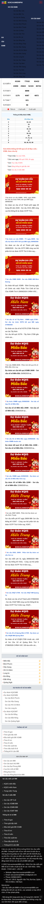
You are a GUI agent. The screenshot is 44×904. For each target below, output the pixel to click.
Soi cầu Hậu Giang (20, 47)
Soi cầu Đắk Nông (11, 718)
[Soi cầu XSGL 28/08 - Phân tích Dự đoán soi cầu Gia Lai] (22, 549)
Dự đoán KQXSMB (11, 692)
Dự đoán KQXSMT (11, 711)
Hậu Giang (7, 667)
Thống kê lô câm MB (11, 751)
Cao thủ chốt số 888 (11, 769)
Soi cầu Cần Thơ (19, 34)
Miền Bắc (6, 661)
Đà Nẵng (6, 676)
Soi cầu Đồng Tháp (20, 43)
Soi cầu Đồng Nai (19, 40)
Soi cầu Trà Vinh (19, 70)
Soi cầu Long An (19, 57)
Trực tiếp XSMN (17, 163)
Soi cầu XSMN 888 (11, 807)
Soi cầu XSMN (12, 7)
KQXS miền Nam (10, 787)
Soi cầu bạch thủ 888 (11, 763)
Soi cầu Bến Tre (19, 14)
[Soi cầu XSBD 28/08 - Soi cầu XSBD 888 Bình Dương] (22, 275)
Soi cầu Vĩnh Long (19, 73)
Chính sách (11, 869)
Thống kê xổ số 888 (9, 815)
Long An (6, 673)
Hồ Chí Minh (8, 670)
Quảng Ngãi (7, 682)
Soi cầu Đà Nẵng (11, 714)
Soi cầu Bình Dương (20, 20)
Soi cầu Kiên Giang (20, 53)
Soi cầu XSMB (3, 42)
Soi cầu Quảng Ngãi (12, 721)
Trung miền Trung (10, 791)
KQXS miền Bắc (10, 784)
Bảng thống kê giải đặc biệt (21, 166)
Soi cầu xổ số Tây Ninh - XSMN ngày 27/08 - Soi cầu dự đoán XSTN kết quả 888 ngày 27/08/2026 (22, 322)
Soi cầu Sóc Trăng (19, 60)
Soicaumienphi (15, 2)
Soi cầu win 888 (10, 761)
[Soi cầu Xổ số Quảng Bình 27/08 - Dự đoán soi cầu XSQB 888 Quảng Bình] (22, 629)
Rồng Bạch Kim (9, 772)
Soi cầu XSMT (36, 19)
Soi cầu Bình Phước (20, 24)
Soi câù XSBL (20, 156)
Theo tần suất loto (10, 746)
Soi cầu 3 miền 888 (18, 170)
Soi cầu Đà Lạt (18, 37)
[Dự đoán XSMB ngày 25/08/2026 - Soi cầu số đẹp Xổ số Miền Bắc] (22, 397)
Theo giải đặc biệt (10, 735)
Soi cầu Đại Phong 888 (12, 766)
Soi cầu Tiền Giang (20, 66)
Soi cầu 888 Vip (22, 756)
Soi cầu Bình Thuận (20, 27)
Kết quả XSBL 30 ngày (26, 159)
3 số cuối (32, 109)
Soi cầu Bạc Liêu (19, 11)
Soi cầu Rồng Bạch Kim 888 (14, 775)
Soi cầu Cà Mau (19, 30)
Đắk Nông (7, 679)
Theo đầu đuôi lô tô (11, 748)
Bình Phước (7, 664)
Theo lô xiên (8, 743)
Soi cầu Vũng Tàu (19, 76)
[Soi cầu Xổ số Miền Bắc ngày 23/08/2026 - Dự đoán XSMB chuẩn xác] (22, 435)
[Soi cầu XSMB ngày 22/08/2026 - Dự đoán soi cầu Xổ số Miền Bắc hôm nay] (22, 472)
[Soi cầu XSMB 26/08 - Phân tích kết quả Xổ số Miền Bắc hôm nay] (22, 361)
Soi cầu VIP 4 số (10, 800)
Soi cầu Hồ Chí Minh (20, 50)
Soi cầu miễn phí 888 (10, 779)
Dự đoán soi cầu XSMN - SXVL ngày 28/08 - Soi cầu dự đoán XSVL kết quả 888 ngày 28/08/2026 (20, 199)
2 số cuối (22, 109)
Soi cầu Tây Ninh (19, 63)
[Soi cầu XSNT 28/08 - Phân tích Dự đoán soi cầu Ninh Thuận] (22, 509)
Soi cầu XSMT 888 (11, 811)
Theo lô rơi (8, 740)
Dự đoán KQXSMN (11, 695)
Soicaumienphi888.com (15, 864)
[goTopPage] (41, 897)
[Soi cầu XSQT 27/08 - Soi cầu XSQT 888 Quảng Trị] (22, 589)
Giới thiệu (31, 867)
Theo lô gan (8, 732)
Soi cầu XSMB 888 (11, 803)
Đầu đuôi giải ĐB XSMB (12, 737)
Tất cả (12, 109)
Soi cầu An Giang (19, 17)
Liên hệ (19, 869)
